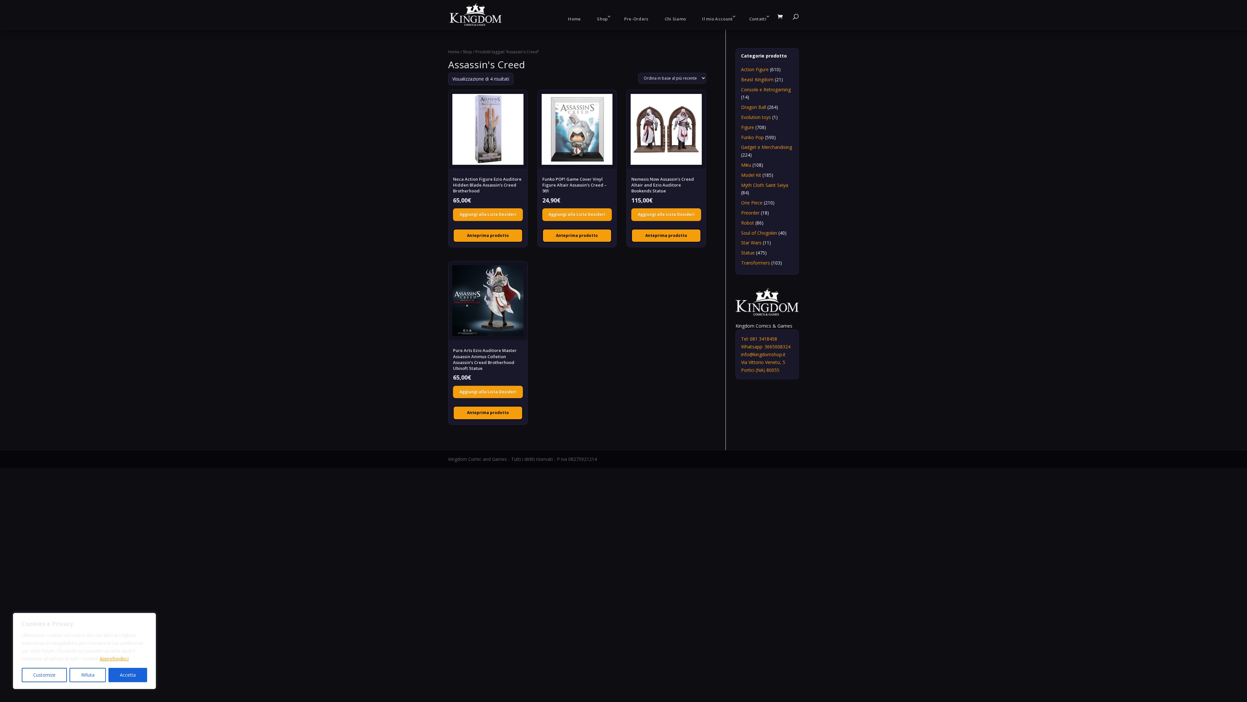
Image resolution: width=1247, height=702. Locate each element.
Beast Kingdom (757, 79)
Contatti (757, 19)
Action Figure (755, 69)
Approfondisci (114, 659)
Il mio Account (717, 19)
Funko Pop (752, 137)
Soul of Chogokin (759, 233)
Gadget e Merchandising (766, 147)
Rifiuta (87, 675)
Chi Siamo (675, 19)
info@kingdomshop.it (763, 354)
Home (574, 19)
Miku (746, 165)
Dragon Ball (753, 107)
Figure (747, 127)
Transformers (755, 263)
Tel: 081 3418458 (759, 339)
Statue (748, 253)
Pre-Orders (636, 19)
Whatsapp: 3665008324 (765, 347)
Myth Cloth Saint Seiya (764, 185)
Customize (44, 675)
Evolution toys (756, 117)
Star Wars (751, 243)
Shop (602, 19)
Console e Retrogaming (766, 89)
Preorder (750, 213)
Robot (747, 223)
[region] (84, 651)
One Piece (751, 203)
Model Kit (751, 175)
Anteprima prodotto (488, 235)
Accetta (128, 675)
